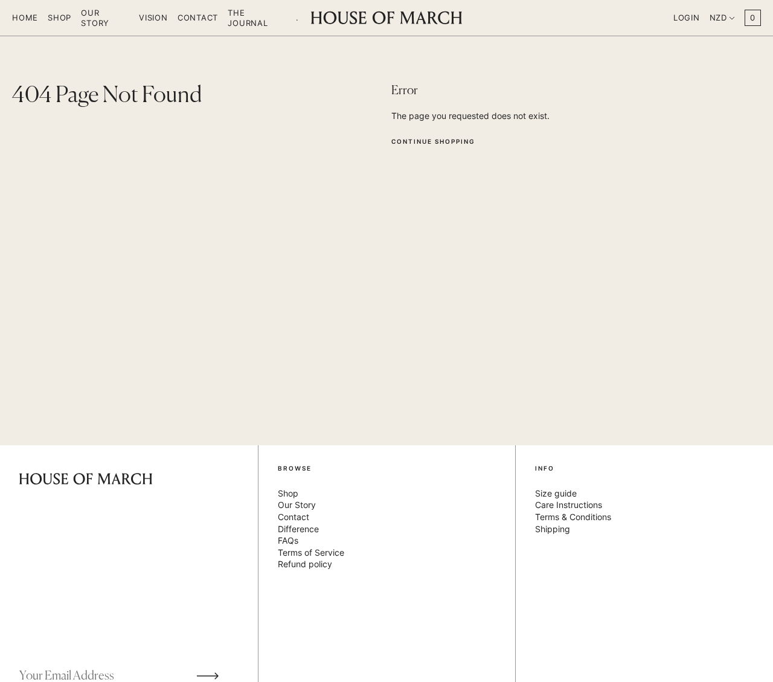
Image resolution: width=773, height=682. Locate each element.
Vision (153, 17)
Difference (298, 529)
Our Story (95, 17)
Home (25, 17)
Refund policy (305, 564)
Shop (59, 17)
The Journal (248, 17)
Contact (198, 17)
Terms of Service (311, 552)
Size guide (556, 493)
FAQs (288, 540)
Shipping (552, 529)
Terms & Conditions (573, 517)
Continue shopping (433, 141)
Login (686, 17)
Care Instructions (568, 505)
